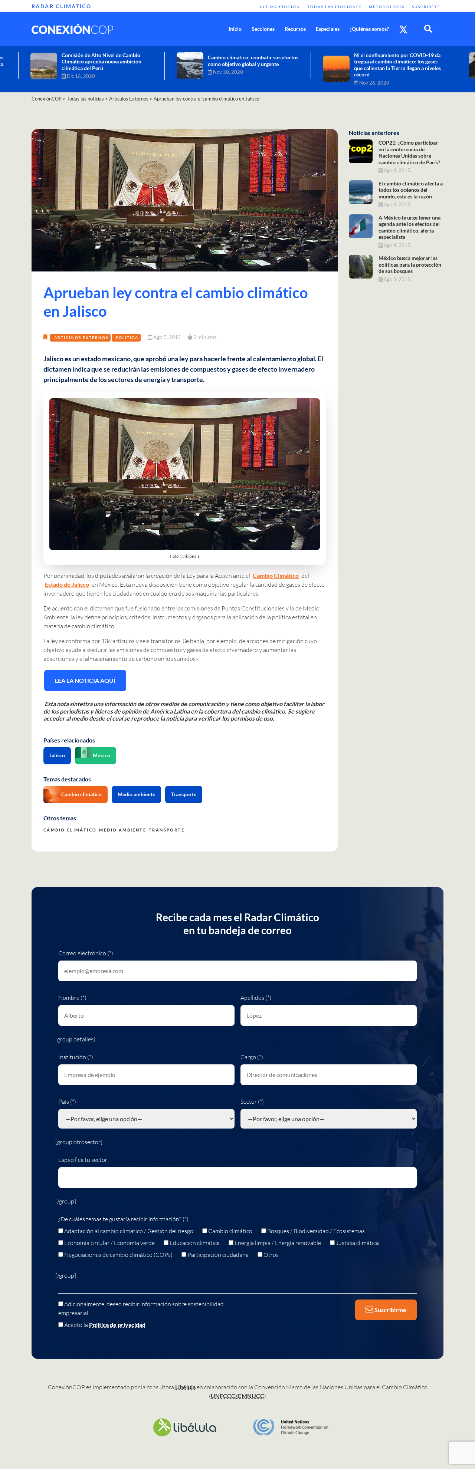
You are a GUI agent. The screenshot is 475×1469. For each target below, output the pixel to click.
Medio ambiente (136, 794)
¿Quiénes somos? (369, 29)
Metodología (387, 6)
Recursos (295, 29)
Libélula (185, 1386)
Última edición (280, 6)
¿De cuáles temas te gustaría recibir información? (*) (123, 1219)
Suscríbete (426, 6)
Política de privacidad (117, 1324)
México (101, 755)
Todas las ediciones (334, 6)
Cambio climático (81, 794)
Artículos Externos (81, 337)
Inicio (235, 29)
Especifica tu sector (82, 1159)
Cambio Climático (276, 575)
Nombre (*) (72, 997)
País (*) (67, 1101)
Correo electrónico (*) (85, 953)
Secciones (263, 29)
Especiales (328, 29)
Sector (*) (252, 1101)
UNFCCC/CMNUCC (237, 1395)
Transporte (183, 794)
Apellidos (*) (255, 997)
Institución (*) (75, 1057)
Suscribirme (389, 1309)
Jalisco (57, 755)
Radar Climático (61, 6)
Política (127, 337)
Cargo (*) (251, 1057)
